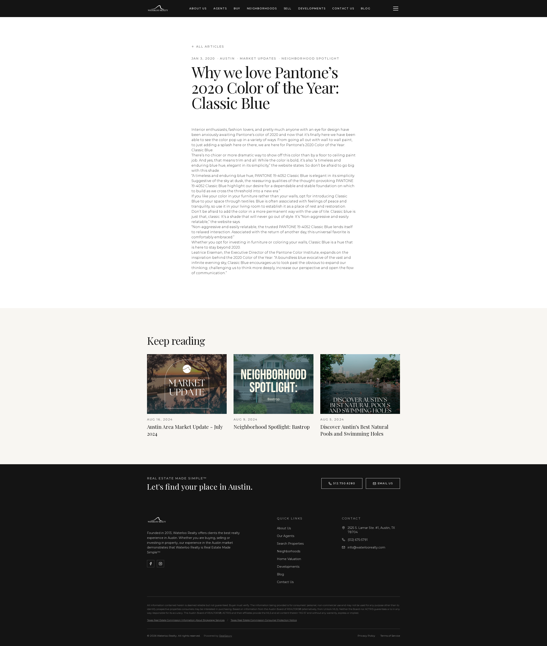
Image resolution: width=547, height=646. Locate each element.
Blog (365, 8)
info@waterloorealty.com (366, 547)
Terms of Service (390, 635)
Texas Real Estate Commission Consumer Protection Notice (264, 620)
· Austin (226, 58)
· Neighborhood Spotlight (309, 58)
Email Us (385, 483)
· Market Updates (256, 58)
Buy (237, 8)
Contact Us (343, 8)
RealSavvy (225, 635)
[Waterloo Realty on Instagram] (160, 563)
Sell (287, 8)
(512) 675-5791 (358, 540)
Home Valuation (289, 559)
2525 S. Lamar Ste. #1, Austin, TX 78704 (371, 530)
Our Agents (285, 536)
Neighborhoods (262, 8)
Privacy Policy (366, 635)
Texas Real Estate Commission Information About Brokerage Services (186, 620)
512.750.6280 (344, 483)
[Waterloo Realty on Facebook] (150, 563)
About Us (197, 8)
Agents (220, 8)
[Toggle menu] (395, 8)
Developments (312, 8)
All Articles (210, 46)
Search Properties (290, 544)
